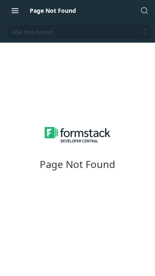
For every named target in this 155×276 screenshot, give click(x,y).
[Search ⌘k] (144, 10)
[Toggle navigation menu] (14, 10)
